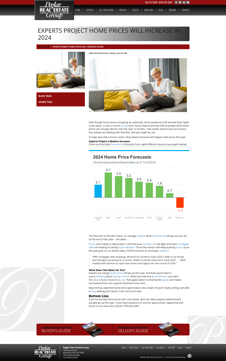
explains (164, 250)
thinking (100, 276)
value (96, 279)
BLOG (161, 10)
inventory (148, 244)
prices (179, 247)
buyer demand (126, 247)
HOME (77, 10)
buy (94, 291)
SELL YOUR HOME (106, 10)
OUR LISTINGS (133, 347)
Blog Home (44, 46)
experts (141, 235)
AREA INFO (148, 10)
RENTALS (123, 10)
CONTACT (186, 10)
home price (117, 144)
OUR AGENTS (160, 347)
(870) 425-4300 (165, 2)
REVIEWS (172, 10)
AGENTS (135, 10)
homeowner (160, 276)
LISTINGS (89, 10)
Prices (92, 244)
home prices (159, 235)
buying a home (121, 276)
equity (165, 279)
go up (121, 279)
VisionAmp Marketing (177, 357)
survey (124, 125)
